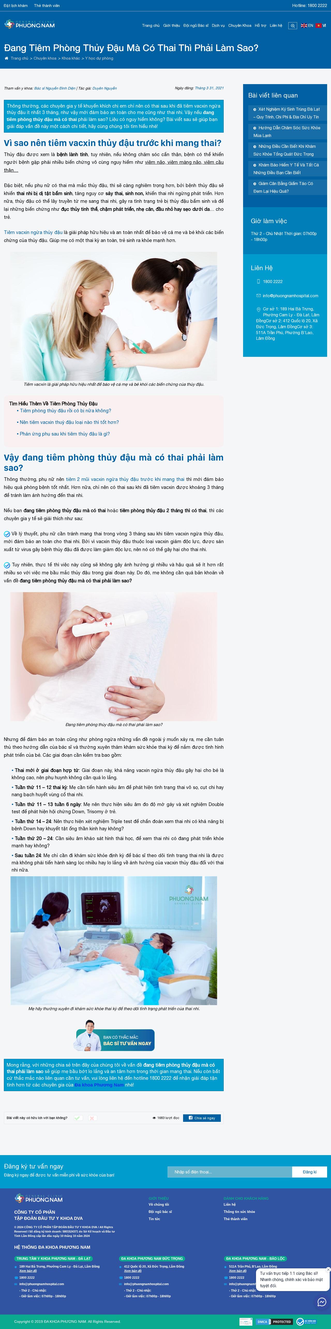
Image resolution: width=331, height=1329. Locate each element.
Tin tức (154, 1219)
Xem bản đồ (28, 1271)
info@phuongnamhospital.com (290, 295)
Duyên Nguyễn (104, 88)
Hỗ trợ (260, 25)
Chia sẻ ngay (204, 1118)
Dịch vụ (218, 25)
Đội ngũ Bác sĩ (196, 25)
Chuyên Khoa (239, 25)
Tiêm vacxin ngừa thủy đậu (33, 232)
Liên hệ (276, 25)
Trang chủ (151, 25)
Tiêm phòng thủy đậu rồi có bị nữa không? (65, 410)
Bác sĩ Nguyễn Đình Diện (54, 88)
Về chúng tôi (159, 1204)
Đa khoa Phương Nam (99, 1085)
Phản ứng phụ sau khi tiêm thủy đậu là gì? (65, 434)
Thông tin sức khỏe (239, 1212)
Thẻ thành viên (47, 5)
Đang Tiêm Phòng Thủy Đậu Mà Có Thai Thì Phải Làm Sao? (131, 47)
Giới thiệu (171, 25)
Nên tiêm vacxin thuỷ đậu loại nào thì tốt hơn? (69, 422)
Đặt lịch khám (16, 5)
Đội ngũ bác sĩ (160, 1212)
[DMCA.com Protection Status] (274, 1322)
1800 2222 (317, 5)
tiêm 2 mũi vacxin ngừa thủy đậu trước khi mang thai (125, 479)
